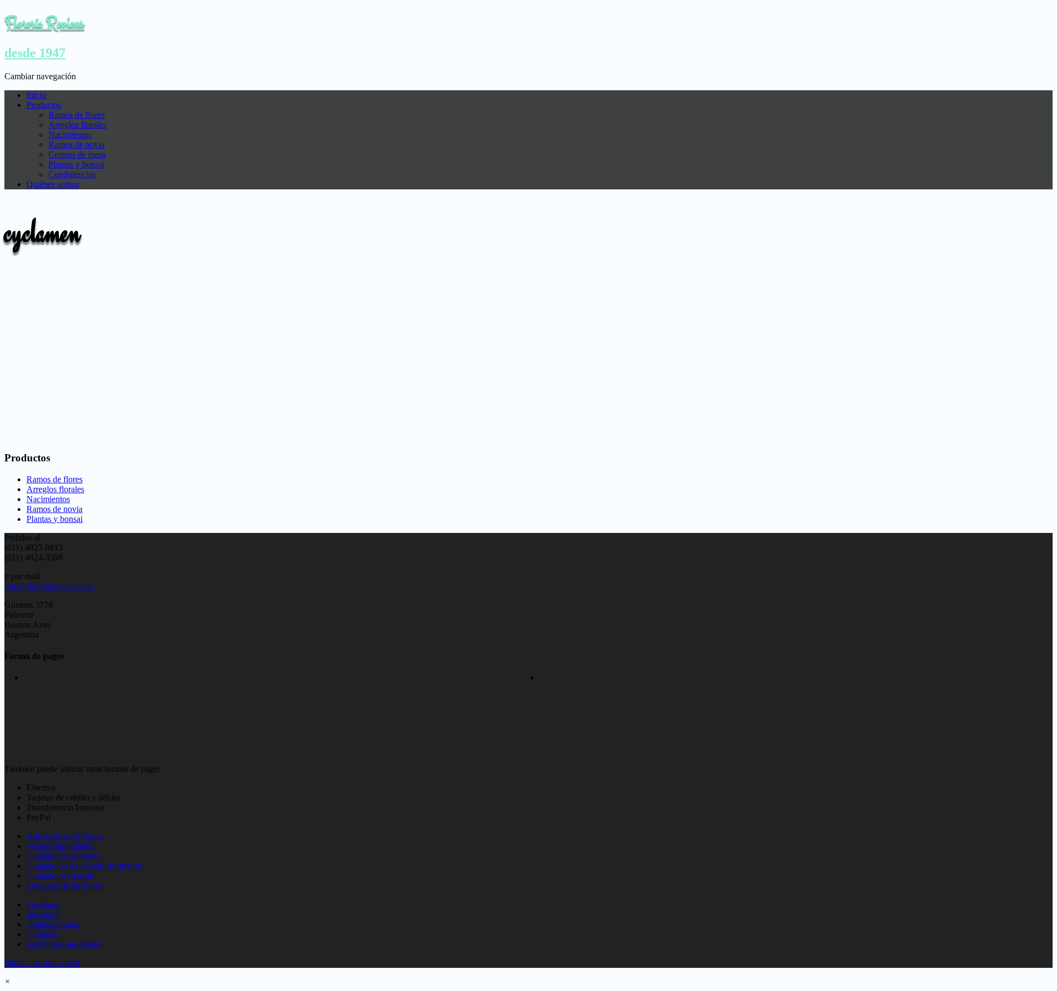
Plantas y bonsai (76, 164)
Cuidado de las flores (63, 856)
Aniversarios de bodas (64, 836)
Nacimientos (70, 134)
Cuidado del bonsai (60, 875)
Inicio (36, 95)
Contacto (42, 934)
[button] (7, 981)
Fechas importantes (59, 846)
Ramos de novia (76, 144)
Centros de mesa (77, 154)
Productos (43, 105)
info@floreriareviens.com (48, 586)
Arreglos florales (77, 124)
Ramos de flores (76, 114)
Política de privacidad (41, 962)
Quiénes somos (52, 184)
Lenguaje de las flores (64, 885)
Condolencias (72, 174)
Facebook (43, 904)
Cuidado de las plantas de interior (84, 865)
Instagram (43, 914)
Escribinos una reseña (64, 944)
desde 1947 (35, 53)
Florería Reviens (44, 23)
